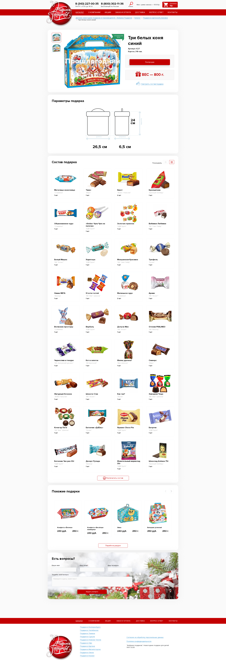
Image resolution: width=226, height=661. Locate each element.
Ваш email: (84, 565)
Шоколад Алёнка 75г (159, 461)
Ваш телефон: (113, 565)
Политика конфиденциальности (139, 641)
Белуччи (152, 427)
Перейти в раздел (113, 545)
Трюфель (153, 259)
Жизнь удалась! (124, 360)
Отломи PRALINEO (157, 327)
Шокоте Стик (92, 394)
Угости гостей (92, 293)
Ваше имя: (56, 565)
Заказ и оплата (123, 12)
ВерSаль (90, 327)
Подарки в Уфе (86, 643)
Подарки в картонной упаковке (155, 18)
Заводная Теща (156, 394)
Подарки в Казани (87, 656)
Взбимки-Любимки (157, 223)
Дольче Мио (123, 327)
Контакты (172, 12)
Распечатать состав (114, 478)
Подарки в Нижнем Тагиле (90, 640)
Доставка (140, 12)
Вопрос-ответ (156, 12)
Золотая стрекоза (125, 223)
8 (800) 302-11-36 (112, 3)
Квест (120, 190)
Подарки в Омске (87, 653)
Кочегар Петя (60, 427)
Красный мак (155, 190)
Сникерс (153, 360)
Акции (108, 12)
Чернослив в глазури (64, 360)
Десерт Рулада (93, 461)
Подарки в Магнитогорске (90, 649)
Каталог (80, 12)
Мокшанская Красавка (127, 259)
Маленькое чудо (125, 293)
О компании (94, 12)
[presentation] (165, 491)
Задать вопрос (92, 592)
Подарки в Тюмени (87, 633)
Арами (152, 293)
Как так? (121, 394)
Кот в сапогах (92, 360)
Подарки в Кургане (87, 646)
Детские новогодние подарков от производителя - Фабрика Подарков (104, 18)
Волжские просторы (63, 327)
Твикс (88, 190)
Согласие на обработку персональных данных (145, 637)
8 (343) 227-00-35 (87, 3)
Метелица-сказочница (64, 190)
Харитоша (90, 259)
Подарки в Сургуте (87, 637)
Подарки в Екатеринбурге (90, 627)
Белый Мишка (60, 259)
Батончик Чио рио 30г (64, 461)
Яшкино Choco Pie (125, 427)
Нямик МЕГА (59, 293)
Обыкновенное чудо (63, 223)
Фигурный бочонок (63, 394)
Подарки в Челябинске (89, 630)
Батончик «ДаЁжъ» (94, 427)
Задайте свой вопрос (60, 575)
